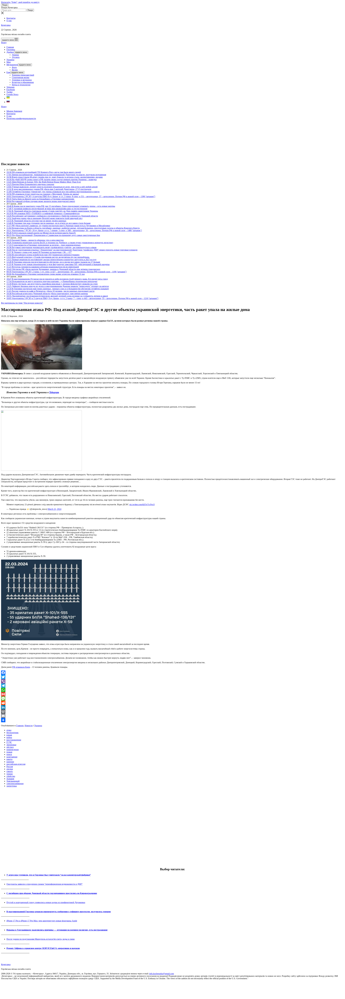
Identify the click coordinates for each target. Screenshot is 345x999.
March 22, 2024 (54, 509)
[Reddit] (172, 703)
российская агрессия (15, 764)
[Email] (172, 716)
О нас (9, 20)
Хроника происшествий (23, 75)
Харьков (10, 779)
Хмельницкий (13, 781)
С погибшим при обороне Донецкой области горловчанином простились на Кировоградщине (51, 893)
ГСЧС (9, 742)
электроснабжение (15, 783)
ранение (10, 762)
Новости (29, 725)
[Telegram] (172, 685)
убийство (10, 776)
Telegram (10, 87)
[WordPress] (172, 711)
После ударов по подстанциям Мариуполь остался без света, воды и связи (40, 939)
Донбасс (10, 52)
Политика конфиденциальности (21, 118)
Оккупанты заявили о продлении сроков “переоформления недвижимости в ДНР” (44, 884)
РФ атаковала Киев (21, 667)
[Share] (172, 720)
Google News (12, 94)
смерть (9, 771)
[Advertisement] (82, 141)
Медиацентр (12, 64)
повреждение (12, 749)
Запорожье (11, 745)
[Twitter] (172, 677)
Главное (20, 725)
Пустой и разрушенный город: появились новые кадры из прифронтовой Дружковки (45, 902)
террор (9, 774)
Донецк (15, 55)
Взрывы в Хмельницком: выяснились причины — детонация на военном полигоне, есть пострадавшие (57, 930)
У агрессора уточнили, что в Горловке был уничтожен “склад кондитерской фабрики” (48, 875)
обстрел (10, 747)
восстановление (13, 740)
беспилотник (12, 732)
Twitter (9, 92)
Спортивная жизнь (20, 77)
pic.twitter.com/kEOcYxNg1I (142, 504)
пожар (9, 752)
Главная (10, 47)
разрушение (11, 757)
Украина (10, 60)
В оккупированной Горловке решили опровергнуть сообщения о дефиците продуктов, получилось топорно (58, 911)
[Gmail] (172, 694)
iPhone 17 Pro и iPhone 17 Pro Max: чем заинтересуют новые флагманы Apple (41, 921)
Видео (15, 70)
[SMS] (172, 698)
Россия (9, 766)
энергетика (11, 786)
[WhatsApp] (172, 690)
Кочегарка (6, 25)
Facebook (10, 89)
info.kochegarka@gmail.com (161, 973)
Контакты (10, 18)
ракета (9, 759)
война (9, 737)
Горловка (10, 49)
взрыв (9, 735)
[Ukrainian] (8, 98)
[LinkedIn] (172, 707)
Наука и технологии (21, 85)
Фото (14, 67)
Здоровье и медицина (22, 80)
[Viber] (172, 681)
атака (8, 730)
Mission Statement (14, 111)
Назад (3, 42)
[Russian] (8, 102)
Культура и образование (23, 82)
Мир (8, 62)
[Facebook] (172, 672)
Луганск (16, 57)
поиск (9, 754)
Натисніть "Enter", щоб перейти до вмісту (20, 2)
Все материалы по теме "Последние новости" (22, 303)
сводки (9, 769)
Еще (8, 72)
